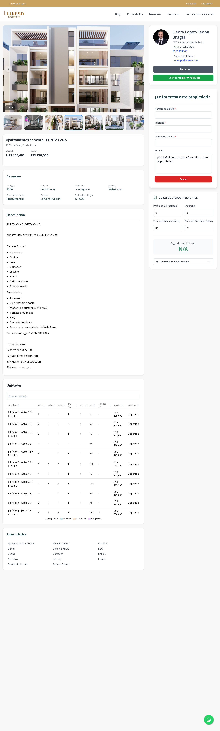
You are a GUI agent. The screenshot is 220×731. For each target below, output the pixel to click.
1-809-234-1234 (17, 3)
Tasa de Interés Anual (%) (166, 221)
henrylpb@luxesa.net (185, 60)
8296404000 (180, 51)
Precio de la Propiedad (165, 206)
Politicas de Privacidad (200, 14)
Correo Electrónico (165, 136)
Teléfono (160, 122)
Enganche (190, 206)
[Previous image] (8, 69)
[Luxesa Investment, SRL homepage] (14, 14)
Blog (118, 14)
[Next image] (138, 69)
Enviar (183, 179)
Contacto (173, 14)
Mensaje (159, 150)
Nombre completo (165, 108)
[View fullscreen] (138, 106)
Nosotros (155, 14)
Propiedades (135, 14)
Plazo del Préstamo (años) (199, 221)
